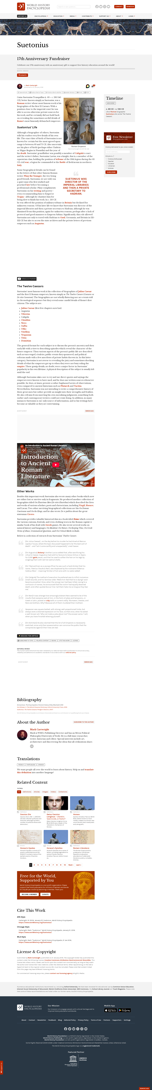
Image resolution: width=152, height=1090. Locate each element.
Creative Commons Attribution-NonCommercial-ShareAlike (67, 960)
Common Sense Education (123, 987)
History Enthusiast (115, 159)
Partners (107, 1020)
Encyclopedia (40, 16)
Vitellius (25, 332)
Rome (20, 121)
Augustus (39, 223)
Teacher (111, 161)
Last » (78, 865)
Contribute (87, 16)
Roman (21, 103)
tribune (59, 159)
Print (79, 92)
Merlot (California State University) (62, 989)
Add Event (111, 103)
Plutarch (64, 386)
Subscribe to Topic (36, 92)
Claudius (25, 320)
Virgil (82, 505)
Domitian (26, 341)
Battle (63, 162)
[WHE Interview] (32, 746)
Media (72, 16)
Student (111, 164)
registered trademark (91, 1046)
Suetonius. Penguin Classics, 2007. (35, 709)
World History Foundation (57, 1036)
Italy (19, 165)
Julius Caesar (85, 291)
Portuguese (30, 765)
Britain (68, 203)
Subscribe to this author (84, 722)
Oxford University (71, 987)
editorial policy (71, 652)
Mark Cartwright (31, 85)
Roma (76, 519)
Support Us (104, 16)
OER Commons (83, 989)
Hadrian (75, 193)
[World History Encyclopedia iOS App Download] (110, 1010)
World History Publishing (52, 1038)
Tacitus (77, 386)
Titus (23, 338)
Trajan (20, 197)
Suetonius (110, 114)
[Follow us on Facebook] (66, 1030)
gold (35, 557)
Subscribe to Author (54, 92)
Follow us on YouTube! (28, 279)
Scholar (111, 168)
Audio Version (69, 92)
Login (131, 16)
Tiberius (25, 314)
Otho (23, 329)
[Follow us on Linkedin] (78, 1030)
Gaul (62, 217)
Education (58, 16)
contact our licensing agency (61, 973)
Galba (24, 326)
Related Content (42, 640)
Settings (127, 1020)
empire (21, 366)
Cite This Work (64, 640)
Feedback (52, 1020)
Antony (41, 552)
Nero (23, 323)
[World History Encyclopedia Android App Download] (124, 1010)
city (48, 600)
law (28, 185)
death (23, 153)
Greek (48, 525)
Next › (70, 865)
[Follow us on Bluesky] (74, 1030)
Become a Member (29, 894)
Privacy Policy (83, 1020)
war (27, 162)
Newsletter (41, 1020)
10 (65, 865)
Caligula (79, 153)
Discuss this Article (29, 636)
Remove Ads (90, 411)
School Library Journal (100, 989)
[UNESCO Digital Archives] (76, 1061)
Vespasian (26, 335)
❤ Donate (23, 75)
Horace (89, 505)
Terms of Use (96, 1020)
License (75, 640)
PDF (86, 92)
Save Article (22, 92)
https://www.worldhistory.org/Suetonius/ (35, 922)
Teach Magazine (119, 989)
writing (37, 191)
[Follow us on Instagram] (82, 1030)
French (21, 765)
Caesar (31, 308)
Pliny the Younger (33, 176)
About (118, 16)
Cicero (30, 514)
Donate (45, 894)
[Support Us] (1, 1068)
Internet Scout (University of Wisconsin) (32, 989)
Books (53, 640)
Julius (24, 308)
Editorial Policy (70, 1020)
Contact (32, 1020)
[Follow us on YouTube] (86, 1030)
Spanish (41, 765)
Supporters (117, 1020)
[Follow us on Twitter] (70, 1030)
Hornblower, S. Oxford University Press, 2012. (42, 707)
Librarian (111, 166)
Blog (60, 1020)
